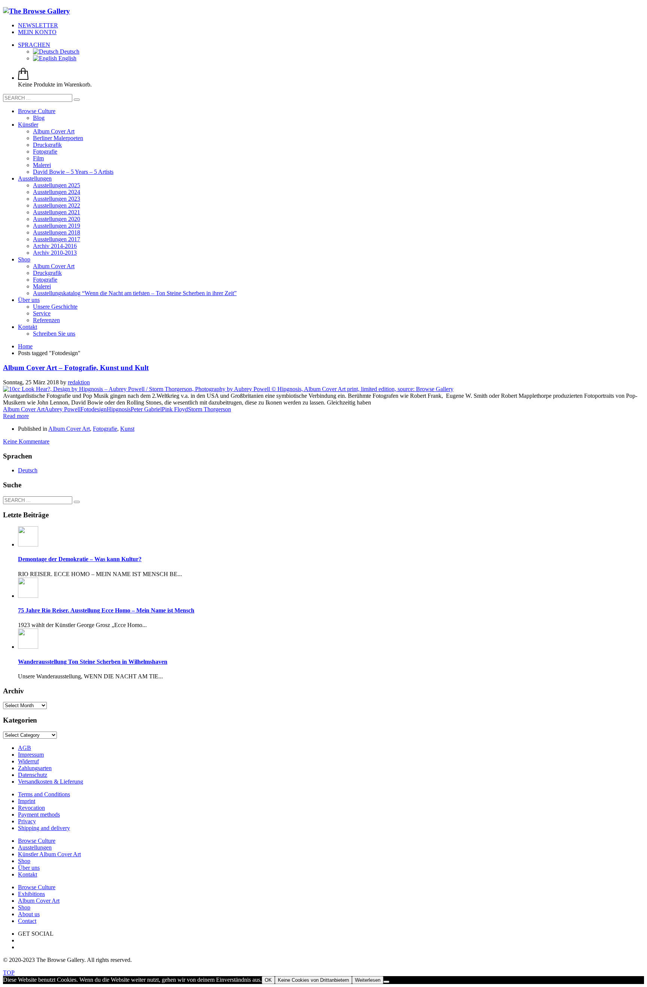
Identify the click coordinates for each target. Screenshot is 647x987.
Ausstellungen (35, 847)
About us (29, 914)
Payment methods (39, 814)
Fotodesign (94, 409)
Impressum (31, 754)
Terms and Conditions (44, 794)
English (66, 58)
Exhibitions (31, 894)
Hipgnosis (119, 409)
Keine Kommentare (26, 441)
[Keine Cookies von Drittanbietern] (386, 982)
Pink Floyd (175, 409)
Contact (27, 921)
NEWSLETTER (38, 25)
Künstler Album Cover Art (49, 854)
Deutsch (68, 51)
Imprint (26, 801)
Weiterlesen (367, 980)
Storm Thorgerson (209, 409)
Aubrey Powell (63, 409)
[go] (77, 100)
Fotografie (105, 429)
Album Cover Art (24, 409)
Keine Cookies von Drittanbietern (313, 980)
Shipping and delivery (44, 828)
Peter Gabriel (146, 409)
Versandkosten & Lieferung (50, 781)
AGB (24, 748)
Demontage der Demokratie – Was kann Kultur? (80, 559)
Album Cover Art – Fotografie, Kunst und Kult (76, 368)
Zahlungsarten (35, 768)
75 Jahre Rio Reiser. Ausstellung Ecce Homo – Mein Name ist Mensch (106, 610)
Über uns (29, 868)
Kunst (127, 429)
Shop (24, 861)
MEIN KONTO (37, 32)
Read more (16, 416)
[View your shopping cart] (23, 78)
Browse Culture (36, 841)
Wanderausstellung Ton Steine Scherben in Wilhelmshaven (92, 661)
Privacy (27, 821)
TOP (9, 972)
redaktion (79, 382)
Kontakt (27, 874)
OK (268, 980)
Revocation (31, 808)
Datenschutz (32, 775)
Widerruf (28, 761)
